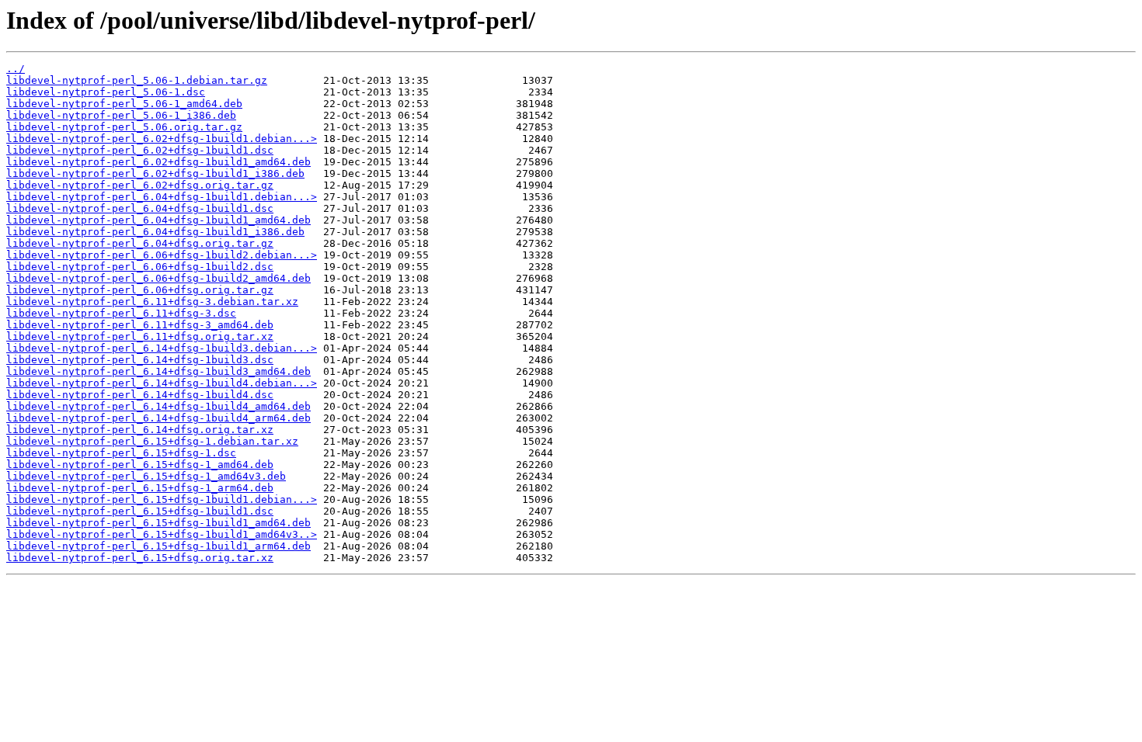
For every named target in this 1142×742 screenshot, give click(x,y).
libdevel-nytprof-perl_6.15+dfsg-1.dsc (121, 453)
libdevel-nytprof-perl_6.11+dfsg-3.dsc (121, 313)
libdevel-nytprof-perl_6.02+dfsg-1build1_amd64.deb (158, 162)
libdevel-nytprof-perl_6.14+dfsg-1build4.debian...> (161, 383)
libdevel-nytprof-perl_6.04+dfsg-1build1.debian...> (161, 197)
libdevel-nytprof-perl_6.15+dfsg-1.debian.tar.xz (152, 441)
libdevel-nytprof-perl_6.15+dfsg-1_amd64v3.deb (146, 476)
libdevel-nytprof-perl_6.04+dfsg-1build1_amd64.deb (158, 220)
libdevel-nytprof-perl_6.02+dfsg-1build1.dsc (139, 150)
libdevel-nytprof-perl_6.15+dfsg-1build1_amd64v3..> (161, 534)
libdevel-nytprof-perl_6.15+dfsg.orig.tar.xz (139, 557)
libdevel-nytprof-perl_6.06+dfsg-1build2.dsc (139, 266)
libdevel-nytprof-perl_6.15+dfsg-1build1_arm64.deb (158, 546)
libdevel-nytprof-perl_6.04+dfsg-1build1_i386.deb (155, 232)
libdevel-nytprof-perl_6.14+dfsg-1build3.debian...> (161, 348)
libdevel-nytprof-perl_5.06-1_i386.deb (121, 115)
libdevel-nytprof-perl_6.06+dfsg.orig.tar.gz (139, 290)
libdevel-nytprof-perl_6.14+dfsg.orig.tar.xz (139, 429)
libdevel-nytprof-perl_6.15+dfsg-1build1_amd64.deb (158, 523)
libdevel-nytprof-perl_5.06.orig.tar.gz (124, 127)
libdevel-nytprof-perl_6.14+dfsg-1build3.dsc (139, 360)
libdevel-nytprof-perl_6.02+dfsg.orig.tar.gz (139, 185)
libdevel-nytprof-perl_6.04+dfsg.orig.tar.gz (139, 243)
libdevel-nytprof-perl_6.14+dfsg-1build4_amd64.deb (158, 406)
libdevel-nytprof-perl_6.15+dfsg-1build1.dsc (139, 511)
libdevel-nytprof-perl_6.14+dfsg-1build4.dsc (139, 394)
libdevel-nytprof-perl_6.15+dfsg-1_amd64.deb (139, 464)
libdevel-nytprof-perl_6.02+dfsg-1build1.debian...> (161, 138)
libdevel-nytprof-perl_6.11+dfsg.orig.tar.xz (139, 336)
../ (15, 69)
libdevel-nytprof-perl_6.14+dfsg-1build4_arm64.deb (158, 418)
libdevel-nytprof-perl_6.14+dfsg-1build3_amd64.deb (158, 371)
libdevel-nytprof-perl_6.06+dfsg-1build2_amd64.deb (158, 278)
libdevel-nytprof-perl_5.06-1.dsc (105, 92)
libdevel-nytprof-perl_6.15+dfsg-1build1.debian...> (161, 499)
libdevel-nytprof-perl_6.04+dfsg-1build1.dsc (139, 208)
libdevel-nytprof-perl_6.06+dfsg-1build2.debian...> (161, 255)
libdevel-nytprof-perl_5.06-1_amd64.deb (124, 103)
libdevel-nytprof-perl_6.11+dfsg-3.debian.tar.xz (152, 301)
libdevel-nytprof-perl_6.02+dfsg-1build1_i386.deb (155, 173)
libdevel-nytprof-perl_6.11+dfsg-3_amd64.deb (139, 325)
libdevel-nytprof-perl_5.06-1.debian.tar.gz (136, 80)
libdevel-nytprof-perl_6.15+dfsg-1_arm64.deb (139, 488)
